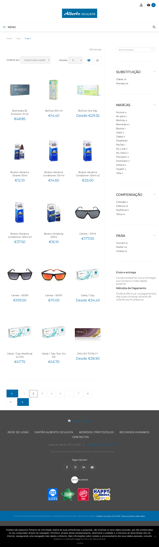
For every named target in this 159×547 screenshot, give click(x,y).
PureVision (122, 161)
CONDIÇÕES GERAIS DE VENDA (80, 516)
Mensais (120, 83)
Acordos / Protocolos (96, 432)
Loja (18, 38)
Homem (120, 243)
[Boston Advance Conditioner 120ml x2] (88, 151)
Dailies (119, 136)
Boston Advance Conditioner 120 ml (53, 174)
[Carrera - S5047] (54, 274)
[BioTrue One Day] (88, 89)
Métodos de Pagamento (131, 288)
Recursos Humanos (134, 432)
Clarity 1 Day (88, 295)
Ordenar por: (13, 60)
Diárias (119, 79)
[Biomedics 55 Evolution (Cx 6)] (20, 89)
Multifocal (121, 210)
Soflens (120, 165)
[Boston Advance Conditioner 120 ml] (54, 151)
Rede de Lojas (18, 432)
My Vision (121, 153)
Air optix (120, 116)
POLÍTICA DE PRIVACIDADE (27, 516)
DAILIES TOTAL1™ (87, 353)
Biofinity (120, 120)
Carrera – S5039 (19, 295)
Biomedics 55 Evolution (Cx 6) (19, 112)
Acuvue (120, 112)
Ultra (118, 173)
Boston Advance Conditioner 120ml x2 (88, 174)
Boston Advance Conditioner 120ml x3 (20, 235)
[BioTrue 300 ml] (54, 89)
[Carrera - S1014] (88, 212)
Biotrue (120, 128)
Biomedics (122, 124)
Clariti (119, 132)
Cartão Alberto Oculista (53, 432)
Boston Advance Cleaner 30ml (19, 174)
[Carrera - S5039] (20, 274)
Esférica (120, 206)
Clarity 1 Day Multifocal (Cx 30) (19, 355)
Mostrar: (63, 60)
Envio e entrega (126, 272)
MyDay (120, 144)
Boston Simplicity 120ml (54, 235)
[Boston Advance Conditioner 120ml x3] (20, 212)
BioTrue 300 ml (53, 110)
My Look (121, 148)
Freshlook (121, 140)
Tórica (119, 214)
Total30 (120, 169)
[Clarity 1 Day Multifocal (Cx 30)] (20, 332)
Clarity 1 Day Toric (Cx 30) (54, 355)
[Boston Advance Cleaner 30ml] (20, 151)
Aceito (80, 543)
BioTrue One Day (87, 110)
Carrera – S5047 (53, 295)
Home (9, 38)
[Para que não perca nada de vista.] (79, 13)
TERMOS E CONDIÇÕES (52, 516)
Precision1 (121, 157)
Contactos (80, 437)
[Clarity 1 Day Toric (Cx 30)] (54, 332)
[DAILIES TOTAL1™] (88, 332)
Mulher (120, 247)
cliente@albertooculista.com (101, 444)
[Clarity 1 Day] (88, 274)
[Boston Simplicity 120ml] (54, 212)
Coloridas (121, 202)
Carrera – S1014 (87, 233)
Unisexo (120, 251)
